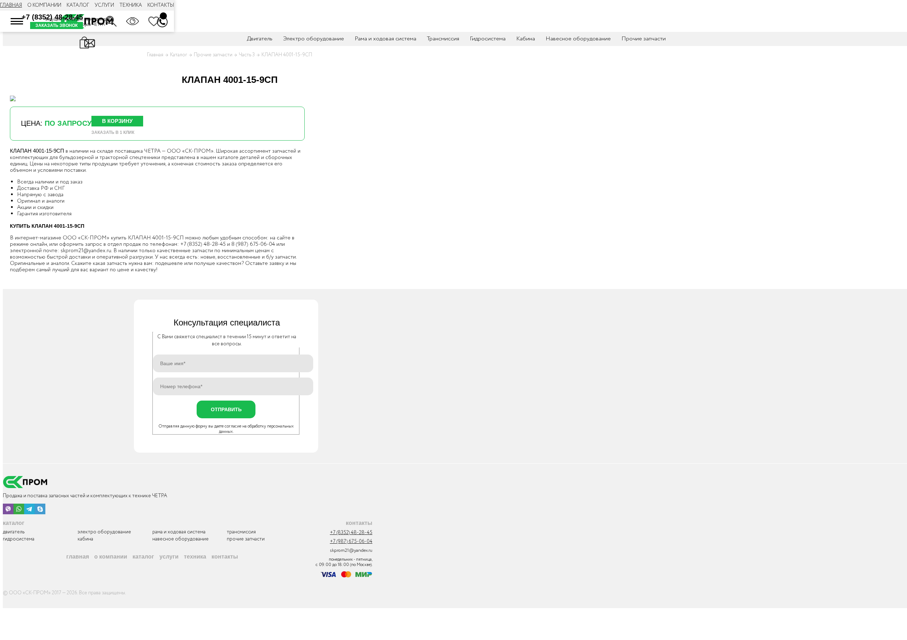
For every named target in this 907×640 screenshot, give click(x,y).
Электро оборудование (313, 39)
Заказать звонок (56, 25)
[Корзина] (163, 15)
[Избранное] (153, 21)
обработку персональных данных (256, 429)
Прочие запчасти (643, 39)
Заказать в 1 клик (112, 132)
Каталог (78, 5)
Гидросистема (488, 39)
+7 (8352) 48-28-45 (52, 17)
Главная (11, 5)
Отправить (226, 409)
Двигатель (259, 39)
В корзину (117, 121)
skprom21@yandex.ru (86, 251)
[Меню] (17, 21)
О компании (44, 5)
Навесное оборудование (578, 39)
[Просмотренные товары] (132, 21)
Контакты (160, 5)
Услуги (104, 5)
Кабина (525, 39)
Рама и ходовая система (385, 39)
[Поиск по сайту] (111, 21)
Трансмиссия (443, 39)
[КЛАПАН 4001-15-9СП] (13, 98)
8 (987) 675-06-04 (253, 244)
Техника (130, 5)
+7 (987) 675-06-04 (351, 541)
